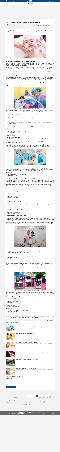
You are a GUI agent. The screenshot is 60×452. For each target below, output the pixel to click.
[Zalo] (49, 320)
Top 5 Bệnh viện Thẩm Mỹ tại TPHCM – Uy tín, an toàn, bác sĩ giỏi (27, 359)
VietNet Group (45, 402)
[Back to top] (1, 75)
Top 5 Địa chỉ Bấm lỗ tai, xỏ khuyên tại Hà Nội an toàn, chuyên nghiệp (27, 350)
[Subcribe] (37, 396)
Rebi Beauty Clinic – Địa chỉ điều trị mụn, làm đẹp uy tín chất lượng (27, 342)
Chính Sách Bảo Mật (9, 400)
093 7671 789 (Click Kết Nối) (44, 401)
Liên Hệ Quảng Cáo (9, 403)
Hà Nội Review (26, 410)
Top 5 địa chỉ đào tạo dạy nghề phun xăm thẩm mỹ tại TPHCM (26, 324)
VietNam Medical (30, 1)
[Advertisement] (30, 12)
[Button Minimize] (53, 28)
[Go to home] (1, 69)
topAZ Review (32, 409)
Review (15, 397)
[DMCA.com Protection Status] (22, 412)
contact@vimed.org (43, 399)
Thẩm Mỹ (31, 3)
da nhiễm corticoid (38, 122)
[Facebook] (38, 25)
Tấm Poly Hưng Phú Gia (30, 408)
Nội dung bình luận (9, 378)
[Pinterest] (41, 25)
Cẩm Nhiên (10, 25)
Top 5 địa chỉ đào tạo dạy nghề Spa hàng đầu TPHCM (25, 333)
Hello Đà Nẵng (27, 409)
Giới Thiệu (7, 397)
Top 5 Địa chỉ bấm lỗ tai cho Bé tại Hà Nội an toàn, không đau (26, 368)
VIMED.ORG (8, 394)
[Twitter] (40, 25)
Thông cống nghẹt (8, 402)
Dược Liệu (28, 3)
